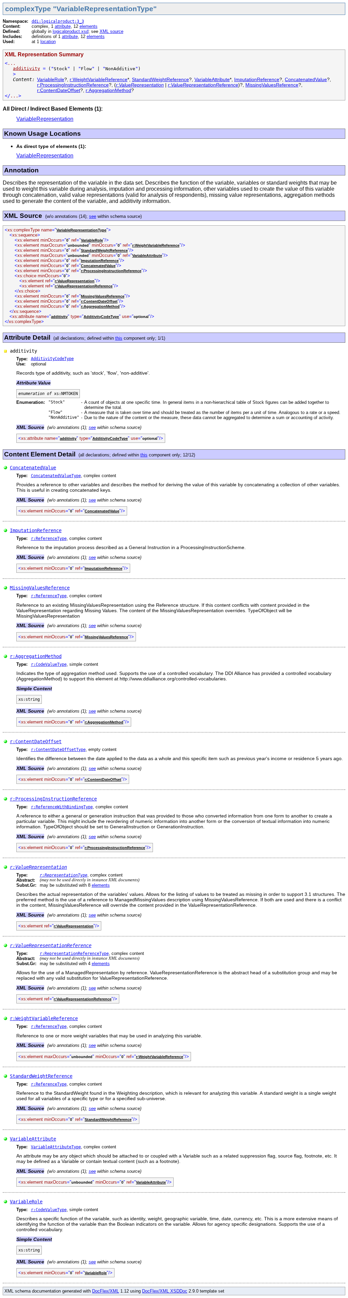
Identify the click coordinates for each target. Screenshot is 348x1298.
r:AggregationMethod (108, 90)
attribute (63, 26)
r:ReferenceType (49, 538)
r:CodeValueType (49, 664)
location (48, 41)
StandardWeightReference (160, 79)
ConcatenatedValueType (56, 475)
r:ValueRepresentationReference (203, 85)
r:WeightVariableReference (98, 79)
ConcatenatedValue (306, 79)
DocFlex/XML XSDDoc (164, 1291)
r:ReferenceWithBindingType (62, 807)
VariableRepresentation (44, 119)
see (92, 216)
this (118, 338)
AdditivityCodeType (101, 317)
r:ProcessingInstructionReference (73, 85)
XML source (111, 31)
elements (89, 26)
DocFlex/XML (105, 1291)
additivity (26, 68)
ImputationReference (256, 79)
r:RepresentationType (63, 875)
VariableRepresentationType (81, 230)
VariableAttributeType (56, 1147)
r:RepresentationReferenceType (74, 953)
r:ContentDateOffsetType (58, 749)
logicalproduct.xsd (70, 31)
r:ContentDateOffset (58, 90)
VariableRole (50, 79)
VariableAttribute (212, 79)
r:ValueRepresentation (140, 85)
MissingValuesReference (271, 85)
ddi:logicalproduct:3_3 (58, 21)
